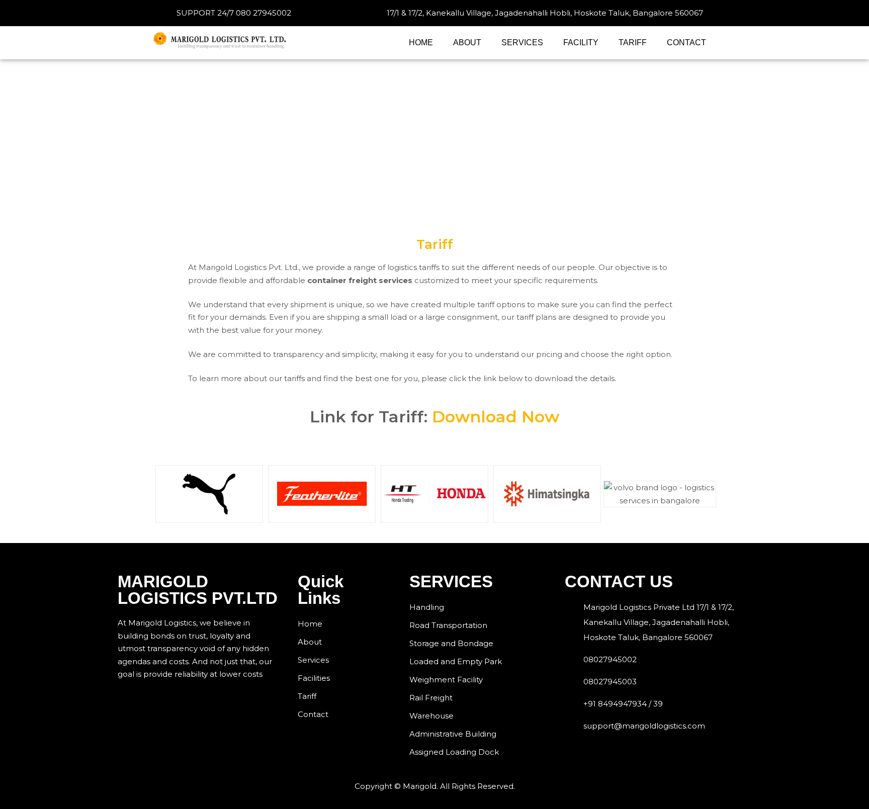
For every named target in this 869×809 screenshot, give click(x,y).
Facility (580, 42)
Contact (686, 42)
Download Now (495, 416)
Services (522, 42)
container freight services (359, 280)
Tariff (633, 42)
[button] (162, 494)
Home (421, 42)
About (467, 42)
